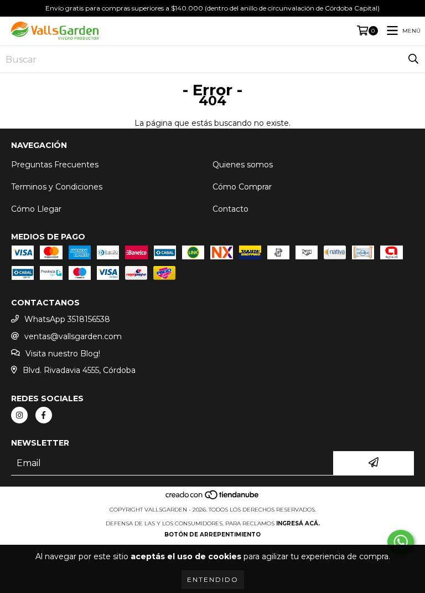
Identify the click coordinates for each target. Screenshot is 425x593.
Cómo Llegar (36, 209)
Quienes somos (242, 165)
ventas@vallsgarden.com (73, 336)
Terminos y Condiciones (56, 187)
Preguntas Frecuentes (55, 165)
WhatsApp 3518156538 (67, 319)
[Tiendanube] (212, 498)
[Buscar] (413, 59)
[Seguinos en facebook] (43, 415)
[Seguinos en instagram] (19, 415)
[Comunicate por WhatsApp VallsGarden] (400, 542)
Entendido (213, 579)
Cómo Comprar (242, 187)
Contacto (230, 209)
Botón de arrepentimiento (212, 534)
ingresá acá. (298, 523)
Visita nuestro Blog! (62, 354)
